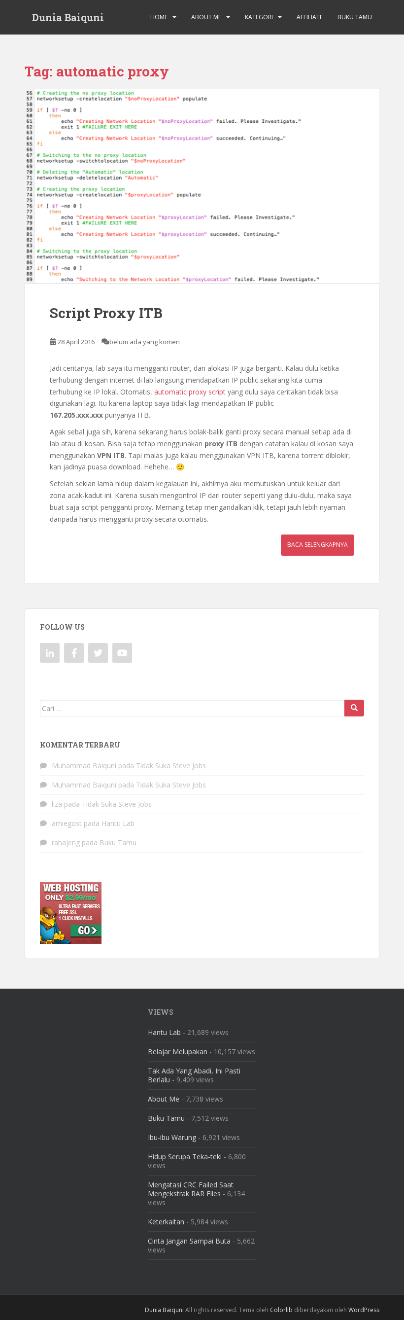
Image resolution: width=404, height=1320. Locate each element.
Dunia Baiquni (68, 17)
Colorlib (281, 1310)
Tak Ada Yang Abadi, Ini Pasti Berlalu (194, 1075)
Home (159, 17)
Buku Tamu (354, 17)
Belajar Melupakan (177, 1051)
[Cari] (354, 708)
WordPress (363, 1310)
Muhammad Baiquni (84, 765)
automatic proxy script (190, 391)
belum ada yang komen (144, 341)
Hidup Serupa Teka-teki (185, 1156)
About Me (206, 17)
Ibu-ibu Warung (172, 1137)
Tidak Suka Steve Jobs (171, 765)
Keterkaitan (166, 1221)
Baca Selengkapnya (317, 544)
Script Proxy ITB (106, 313)
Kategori (259, 17)
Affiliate (310, 17)
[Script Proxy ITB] (202, 186)
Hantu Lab (118, 823)
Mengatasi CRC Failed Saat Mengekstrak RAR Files (191, 1189)
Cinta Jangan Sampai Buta (189, 1241)
